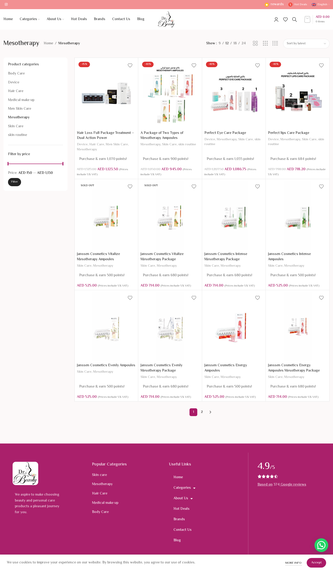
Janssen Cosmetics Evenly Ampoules (106, 365)
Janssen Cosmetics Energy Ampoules (225, 368)
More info (293, 563)
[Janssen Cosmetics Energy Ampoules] (233, 326)
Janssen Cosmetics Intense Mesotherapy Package (225, 256)
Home (48, 43)
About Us (180, 498)
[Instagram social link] (6, 4)
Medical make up (21, 100)
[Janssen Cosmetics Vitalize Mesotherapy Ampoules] (106, 215)
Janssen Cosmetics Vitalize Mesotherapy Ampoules (98, 256)
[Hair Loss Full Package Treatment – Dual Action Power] (106, 94)
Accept (316, 562)
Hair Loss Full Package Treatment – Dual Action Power (105, 135)
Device (13, 82)
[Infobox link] (274, 5)
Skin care (99, 475)
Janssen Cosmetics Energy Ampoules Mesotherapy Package (294, 368)
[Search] (294, 19)
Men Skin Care (19, 109)
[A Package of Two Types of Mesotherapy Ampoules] (170, 94)
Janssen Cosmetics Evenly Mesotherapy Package (161, 368)
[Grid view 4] (275, 43)
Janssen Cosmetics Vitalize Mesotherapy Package (162, 256)
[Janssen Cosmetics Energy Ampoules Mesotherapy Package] (297, 326)
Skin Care (15, 126)
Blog (177, 540)
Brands (179, 519)
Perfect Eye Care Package (225, 133)
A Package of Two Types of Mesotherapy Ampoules (162, 135)
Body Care (16, 74)
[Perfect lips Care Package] (297, 94)
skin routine (17, 135)
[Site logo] (166, 19)
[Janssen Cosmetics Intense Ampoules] (297, 215)
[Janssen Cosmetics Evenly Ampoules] (106, 326)
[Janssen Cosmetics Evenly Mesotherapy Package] (170, 326)
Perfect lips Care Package (288, 133)
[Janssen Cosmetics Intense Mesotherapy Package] (233, 215)
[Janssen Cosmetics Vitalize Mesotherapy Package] (170, 215)
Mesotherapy (19, 117)
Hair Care (15, 91)
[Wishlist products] (285, 19)
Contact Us (182, 530)
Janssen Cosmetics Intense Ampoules (289, 256)
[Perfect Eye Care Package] (233, 94)
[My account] (276, 19)
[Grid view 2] (255, 43)
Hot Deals (181, 509)
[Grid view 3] (265, 43)
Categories (182, 488)
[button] (321, 545)
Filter (14, 182)
